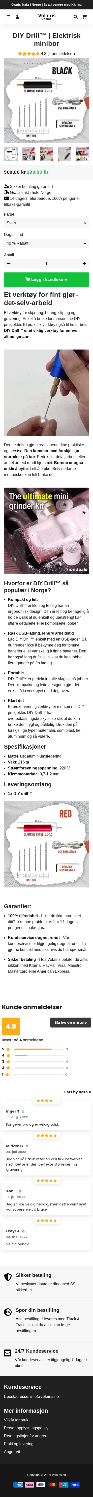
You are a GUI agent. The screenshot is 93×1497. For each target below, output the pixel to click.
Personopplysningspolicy (26, 1428)
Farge (9, 214)
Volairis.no (59, 1475)
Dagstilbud (13, 235)
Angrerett (12, 1452)
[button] (46, 54)
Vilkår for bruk (16, 1420)
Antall (9, 255)
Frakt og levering (18, 1444)
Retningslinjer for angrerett (27, 1436)
